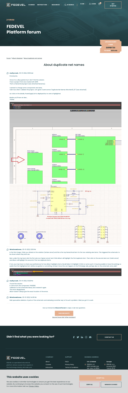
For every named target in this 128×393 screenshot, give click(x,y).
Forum (9, 58)
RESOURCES (56, 5)
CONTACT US (109, 337)
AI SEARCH (70, 5)
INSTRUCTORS (42, 5)
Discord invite (64, 313)
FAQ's (67, 362)
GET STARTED (113, 5)
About (48, 362)
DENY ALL (89, 384)
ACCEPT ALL (100, 378)
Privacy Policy (34, 386)
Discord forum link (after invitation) (64, 317)
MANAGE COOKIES (111, 384)
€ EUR (82, 4)
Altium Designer (17, 58)
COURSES (31, 5)
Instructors (49, 367)
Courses (48, 364)
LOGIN (93, 4)
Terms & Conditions (71, 367)
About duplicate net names (33, 58)
